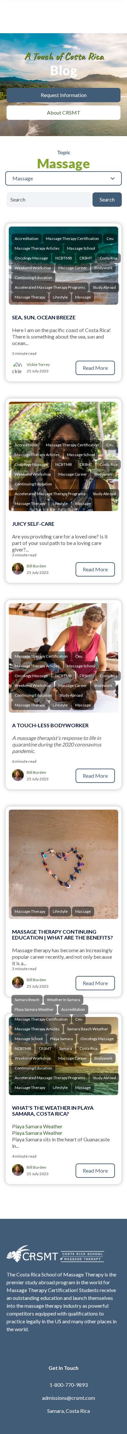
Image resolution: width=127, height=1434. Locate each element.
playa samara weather (34, 1009)
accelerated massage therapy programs (50, 287)
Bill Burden (36, 566)
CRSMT (85, 258)
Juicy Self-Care (33, 524)
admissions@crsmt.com (68, 1398)
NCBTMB (63, 258)
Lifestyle (60, 297)
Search (107, 199)
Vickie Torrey (38, 364)
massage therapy (30, 297)
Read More (95, 368)
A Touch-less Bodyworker (51, 725)
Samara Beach (27, 999)
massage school (81, 248)
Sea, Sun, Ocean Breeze (44, 317)
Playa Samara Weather (37, 1126)
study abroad (104, 287)
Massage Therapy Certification (72, 238)
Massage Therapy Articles (37, 248)
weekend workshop (33, 267)
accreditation (26, 238)
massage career (72, 267)
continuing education (33, 277)
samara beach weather (87, 1028)
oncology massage (31, 258)
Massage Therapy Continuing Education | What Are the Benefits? (62, 934)
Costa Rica (109, 258)
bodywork (103, 267)
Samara (65, 1048)
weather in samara (63, 999)
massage (83, 297)
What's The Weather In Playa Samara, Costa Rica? (52, 1111)
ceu (110, 238)
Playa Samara (61, 1038)
